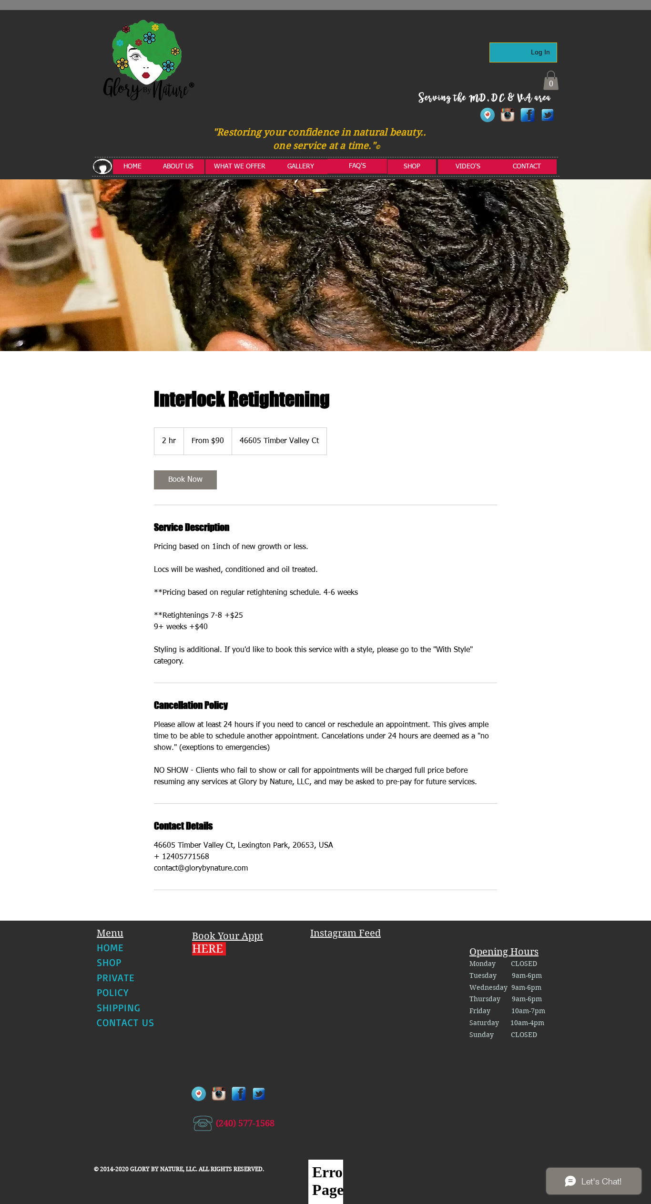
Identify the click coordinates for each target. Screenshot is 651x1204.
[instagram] (507, 115)
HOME (110, 947)
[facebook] (527, 115)
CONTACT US (126, 1022)
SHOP (109, 962)
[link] (185, 479)
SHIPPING (119, 1007)
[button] (551, 80)
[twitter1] (547, 115)
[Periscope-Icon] (487, 115)
